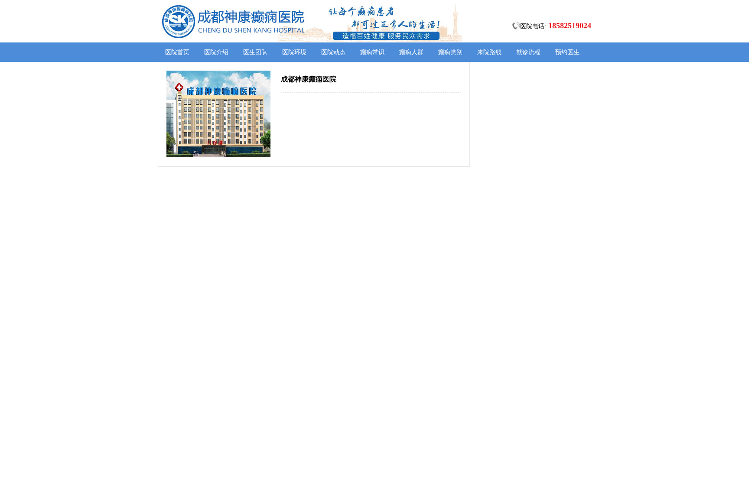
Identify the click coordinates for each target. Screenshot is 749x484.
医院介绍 (216, 52)
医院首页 (177, 52)
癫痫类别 (450, 52)
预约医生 (567, 52)
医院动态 (333, 52)
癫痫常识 (372, 52)
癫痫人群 (411, 52)
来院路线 (489, 52)
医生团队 (255, 52)
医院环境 (294, 52)
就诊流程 (528, 52)
